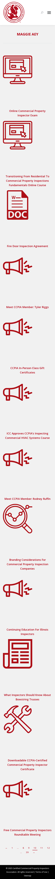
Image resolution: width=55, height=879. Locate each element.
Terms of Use (41, 872)
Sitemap (27, 875)
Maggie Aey (27, 34)
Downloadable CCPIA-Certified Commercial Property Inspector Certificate (27, 765)
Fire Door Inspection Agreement (27, 246)
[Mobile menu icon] (49, 12)
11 (41, 847)
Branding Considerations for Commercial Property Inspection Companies (27, 564)
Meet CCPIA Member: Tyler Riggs (27, 307)
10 (35, 847)
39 (27, 852)
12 (48, 847)
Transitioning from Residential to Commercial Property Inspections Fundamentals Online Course (27, 181)
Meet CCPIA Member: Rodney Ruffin (27, 499)
